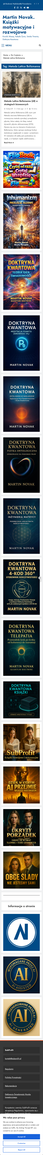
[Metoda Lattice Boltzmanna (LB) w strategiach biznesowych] (21, 85)
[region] (21, 1134)
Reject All (21, 1150)
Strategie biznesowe (12, 95)
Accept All (21, 1137)
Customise (21, 1143)
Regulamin (9, 1069)
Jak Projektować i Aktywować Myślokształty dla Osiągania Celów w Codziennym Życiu (18, 4)
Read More (8, 142)
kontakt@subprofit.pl (13, 1058)
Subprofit (9, 108)
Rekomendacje (11, 1086)
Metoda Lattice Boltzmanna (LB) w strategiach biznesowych (21, 102)
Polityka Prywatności (13, 1077)
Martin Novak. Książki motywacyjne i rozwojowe (19, 24)
